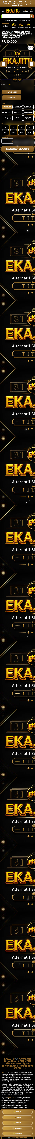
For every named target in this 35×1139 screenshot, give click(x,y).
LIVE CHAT (18, 1133)
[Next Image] (31, 64)
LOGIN (19, 1117)
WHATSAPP (18, 1127)
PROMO (18, 1112)
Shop (3, 11)
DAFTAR (18, 1122)
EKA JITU (11, 1097)
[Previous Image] (3, 64)
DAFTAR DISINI (12, 92)
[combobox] (16, 16)
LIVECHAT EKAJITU (17, 148)
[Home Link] (13, 11)
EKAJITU (4, 1072)
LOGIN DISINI (11, 98)
